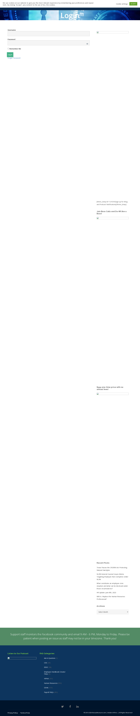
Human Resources (51, 683)
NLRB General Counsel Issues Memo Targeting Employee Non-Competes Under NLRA (112, 576)
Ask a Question (49, 658)
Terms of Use (25, 713)
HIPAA (46, 678)
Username (12, 30)
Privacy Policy (13, 713)
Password (11, 39)
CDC (45, 663)
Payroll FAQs (49, 692)
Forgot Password (14, 58)
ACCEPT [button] (133, 4)
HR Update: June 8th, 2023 (106, 592)
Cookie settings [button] (122, 4)
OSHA (46, 688)
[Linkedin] (77, 707)
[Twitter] (62, 707)
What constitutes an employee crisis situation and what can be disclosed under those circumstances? (112, 586)
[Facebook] (70, 707)
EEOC (46, 667)
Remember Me (15, 49)
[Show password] (87, 43)
